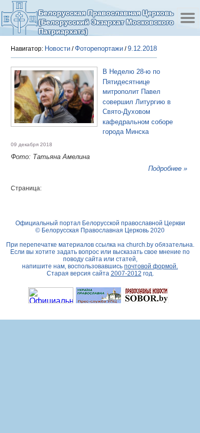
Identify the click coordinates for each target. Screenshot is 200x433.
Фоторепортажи (99, 48)
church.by (139, 244)
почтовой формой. (151, 266)
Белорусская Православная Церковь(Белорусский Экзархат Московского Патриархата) (106, 22)
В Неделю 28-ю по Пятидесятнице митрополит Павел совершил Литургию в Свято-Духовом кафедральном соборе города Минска (138, 101)
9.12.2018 (142, 48)
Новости (57, 48)
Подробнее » (167, 168)
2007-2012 (126, 273)
